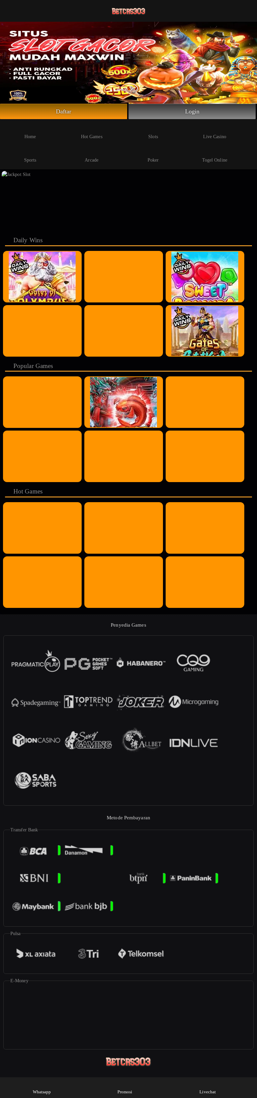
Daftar (64, 111)
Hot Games (91, 136)
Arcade (91, 160)
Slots (153, 136)
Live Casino (214, 136)
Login (192, 111)
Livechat (207, 1091)
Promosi (125, 1091)
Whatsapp (42, 1091)
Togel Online (214, 160)
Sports (30, 160)
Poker (153, 160)
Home (30, 136)
